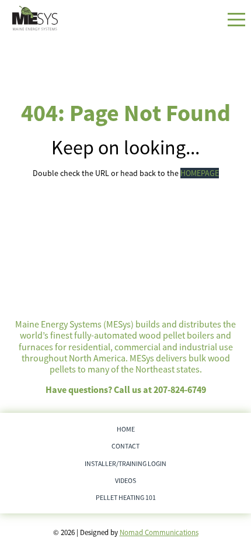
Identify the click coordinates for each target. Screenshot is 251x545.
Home (126, 429)
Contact (125, 445)
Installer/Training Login (125, 463)
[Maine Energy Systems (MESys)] (35, 18)
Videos (125, 480)
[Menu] (236, 20)
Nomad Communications (159, 532)
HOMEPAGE (199, 173)
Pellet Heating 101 (126, 497)
